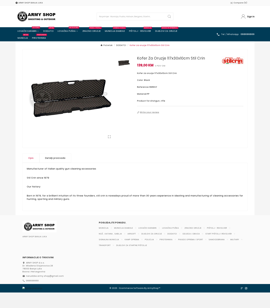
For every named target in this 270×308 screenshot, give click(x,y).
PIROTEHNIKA (166, 239)
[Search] (169, 16)
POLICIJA (149, 239)
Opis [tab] (31, 158)
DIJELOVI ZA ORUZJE (151, 233)
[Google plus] (242, 288)
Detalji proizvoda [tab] (55, 158)
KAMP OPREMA (132, 239)
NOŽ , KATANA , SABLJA (110, 233)
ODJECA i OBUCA (191, 233)
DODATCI (172, 233)
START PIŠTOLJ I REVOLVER (218, 233)
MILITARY (234, 239)
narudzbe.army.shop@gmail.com (45, 276)
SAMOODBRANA (217, 239)
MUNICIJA (104, 228)
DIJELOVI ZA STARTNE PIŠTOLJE (131, 245)
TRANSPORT (105, 245)
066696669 (32, 280)
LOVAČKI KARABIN (148, 228)
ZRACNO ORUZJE (192, 228)
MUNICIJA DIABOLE (123, 228)
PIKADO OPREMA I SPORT (190, 239)
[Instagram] (246, 288)
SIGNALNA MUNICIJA (109, 239)
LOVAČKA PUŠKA (170, 228)
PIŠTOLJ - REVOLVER (217, 228)
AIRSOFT (132, 233)
